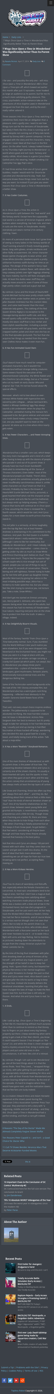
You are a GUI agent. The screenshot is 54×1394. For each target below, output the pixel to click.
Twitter (10, 1380)
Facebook (4, 1380)
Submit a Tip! (7, 1367)
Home (5, 37)
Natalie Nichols (11, 61)
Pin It (27, 1161)
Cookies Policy (15, 1370)
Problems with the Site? (27, 1367)
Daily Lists (16, 37)
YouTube (16, 1380)
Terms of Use (31, 1370)
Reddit (22, 1380)
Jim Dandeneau (14, 1195)
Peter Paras (12, 1210)
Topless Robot (18, 1390)
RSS (41, 1370)
